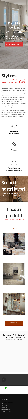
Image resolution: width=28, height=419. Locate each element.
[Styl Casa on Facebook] (4, 379)
